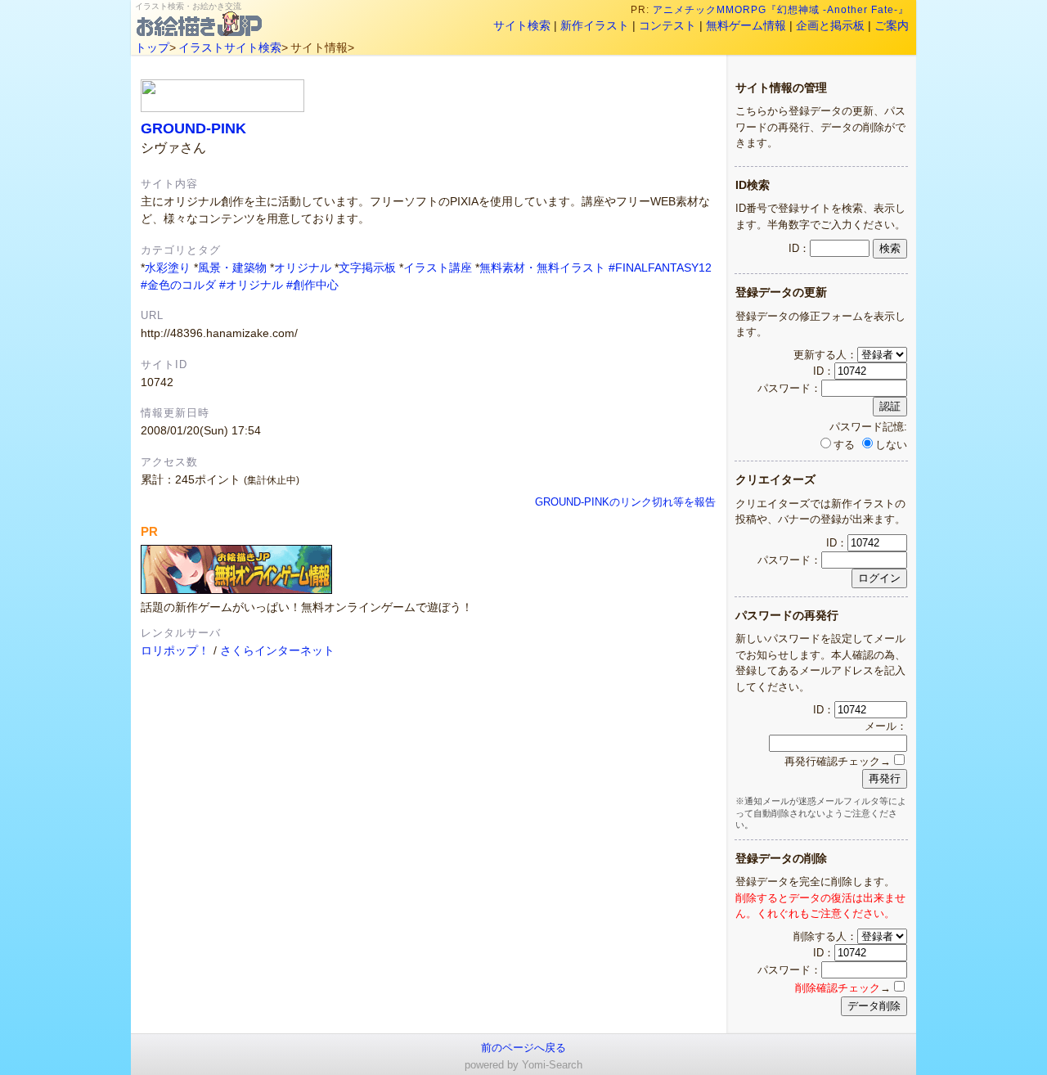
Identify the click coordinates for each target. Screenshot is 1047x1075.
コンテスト (667, 25)
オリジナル (302, 267)
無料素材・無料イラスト (542, 267)
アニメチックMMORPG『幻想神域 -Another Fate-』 (781, 10)
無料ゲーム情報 (746, 25)
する (844, 445)
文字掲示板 (367, 267)
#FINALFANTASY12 (660, 267)
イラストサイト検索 (229, 47)
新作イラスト (594, 25)
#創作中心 (312, 284)
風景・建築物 (232, 267)
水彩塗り (168, 267)
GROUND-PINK (193, 128)
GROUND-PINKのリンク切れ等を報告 (625, 502)
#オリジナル (251, 284)
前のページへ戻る (523, 1047)
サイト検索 (521, 25)
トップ (152, 47)
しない (891, 445)
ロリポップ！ (175, 650)
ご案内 (891, 25)
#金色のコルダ (178, 284)
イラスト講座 (437, 267)
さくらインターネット (277, 650)
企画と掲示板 (830, 25)
